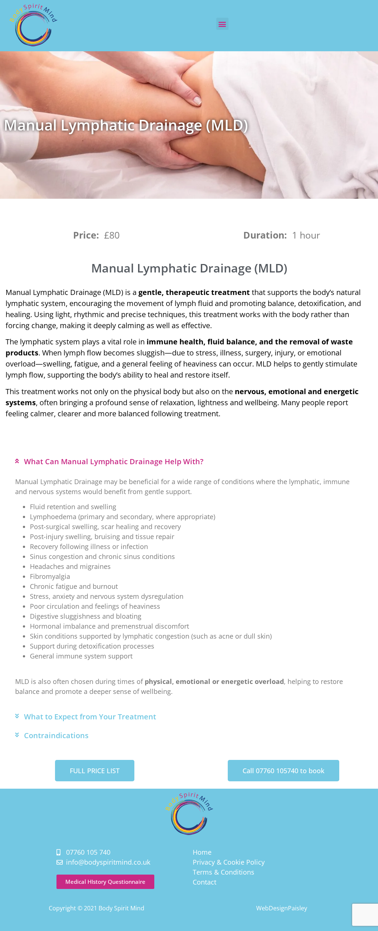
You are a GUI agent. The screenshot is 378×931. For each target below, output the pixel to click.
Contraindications (56, 735)
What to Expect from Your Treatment (90, 717)
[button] (222, 24)
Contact (204, 882)
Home (202, 852)
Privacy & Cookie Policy (229, 862)
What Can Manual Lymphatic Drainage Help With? (113, 461)
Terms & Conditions (223, 872)
